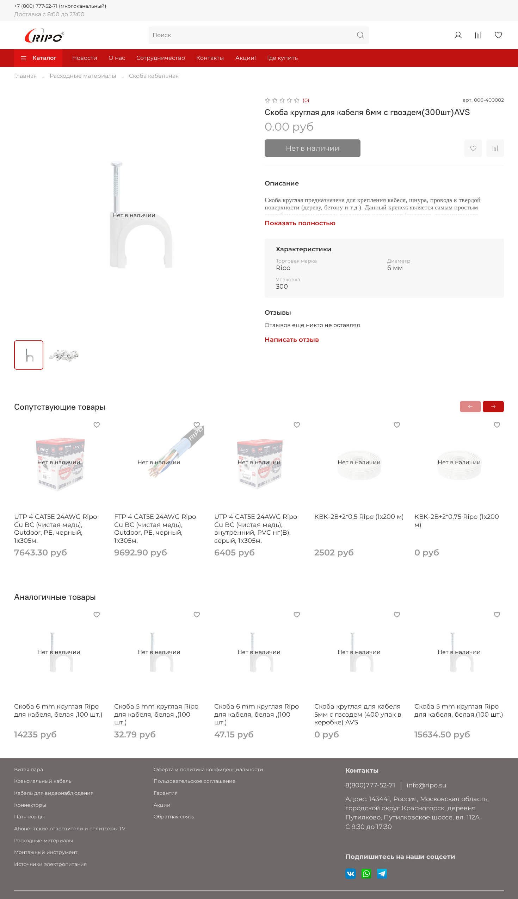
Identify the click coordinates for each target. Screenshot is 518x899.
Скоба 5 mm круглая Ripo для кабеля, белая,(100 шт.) (458, 710)
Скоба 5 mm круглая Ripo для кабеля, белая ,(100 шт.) (156, 714)
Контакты (210, 58)
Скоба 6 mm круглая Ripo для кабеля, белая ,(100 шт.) (256, 714)
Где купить (282, 58)
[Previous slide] (25, 215)
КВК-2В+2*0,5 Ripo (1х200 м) (359, 517)
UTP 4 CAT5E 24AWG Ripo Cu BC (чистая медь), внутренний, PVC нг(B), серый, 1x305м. (255, 529)
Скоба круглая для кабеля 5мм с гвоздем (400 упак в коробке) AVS (357, 714)
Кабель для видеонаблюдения (53, 793)
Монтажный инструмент (46, 852)
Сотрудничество (160, 58)
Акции (162, 805)
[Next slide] (242, 215)
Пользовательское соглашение (195, 781)
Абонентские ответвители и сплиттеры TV (69, 828)
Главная (25, 76)
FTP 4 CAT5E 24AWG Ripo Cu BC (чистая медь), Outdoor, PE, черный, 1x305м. (155, 529)
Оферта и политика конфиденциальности (208, 769)
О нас (117, 58)
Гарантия (166, 793)
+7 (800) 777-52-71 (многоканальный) (60, 6)
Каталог (44, 58)
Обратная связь (174, 816)
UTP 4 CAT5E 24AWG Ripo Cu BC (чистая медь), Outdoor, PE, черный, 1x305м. (55, 529)
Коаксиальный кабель (43, 781)
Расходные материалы (83, 76)
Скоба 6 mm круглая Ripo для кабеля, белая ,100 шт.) (58, 710)
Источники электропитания (50, 864)
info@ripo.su (426, 785)
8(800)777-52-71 (370, 785)
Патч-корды (29, 816)
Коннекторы (30, 805)
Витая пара (28, 769)
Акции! (245, 58)
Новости (84, 58)
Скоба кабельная (154, 76)
